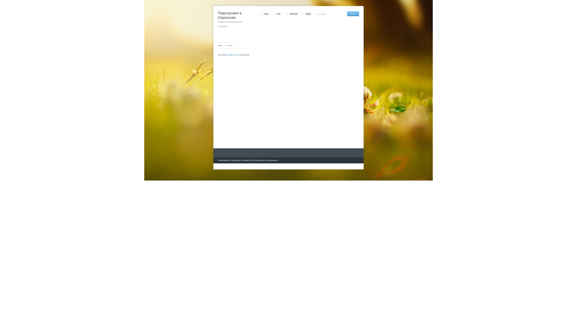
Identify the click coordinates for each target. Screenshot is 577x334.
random (294, 13)
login (308, 13)
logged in (232, 55)
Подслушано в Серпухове (230, 19)
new (266, 13)
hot (279, 13)
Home (220, 45)
